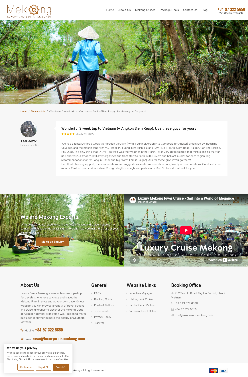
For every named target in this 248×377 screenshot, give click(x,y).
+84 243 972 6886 (186, 303)
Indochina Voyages (141, 293)
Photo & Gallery (104, 305)
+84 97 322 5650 (49, 330)
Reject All (43, 367)
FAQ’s (97, 293)
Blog (205, 10)
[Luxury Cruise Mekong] (29, 10)
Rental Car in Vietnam (142, 305)
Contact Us (190, 10)
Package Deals (169, 10)
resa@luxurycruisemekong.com (59, 338)
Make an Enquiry (52, 241)
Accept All (61, 367)
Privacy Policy (102, 317)
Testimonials (38, 111)
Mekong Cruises (145, 10)
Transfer (99, 323)
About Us (124, 10)
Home (110, 10)
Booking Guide (103, 299)
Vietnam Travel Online (143, 311)
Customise (26, 367)
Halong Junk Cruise (141, 299)
